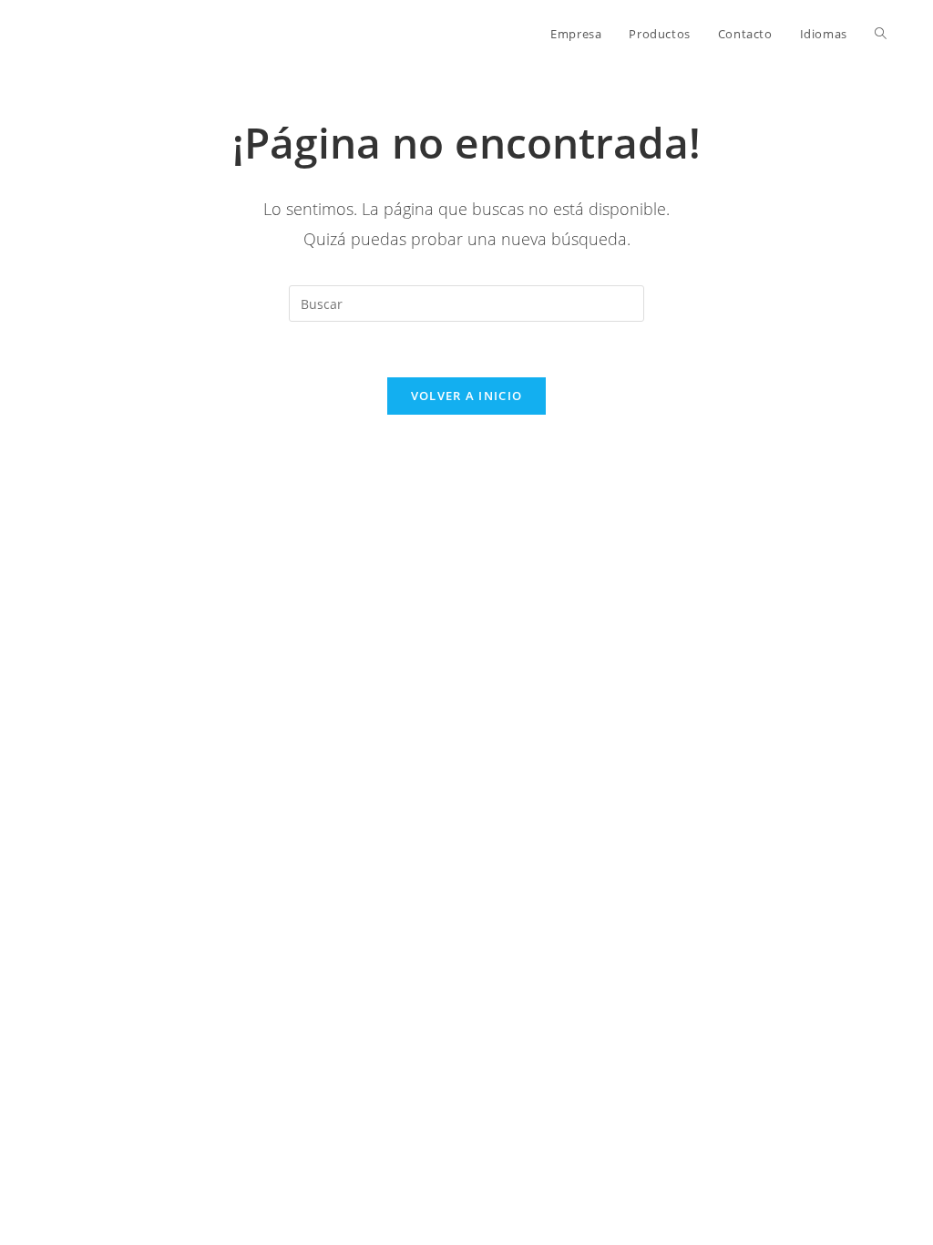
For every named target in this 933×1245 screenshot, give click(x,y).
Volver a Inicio (467, 395)
